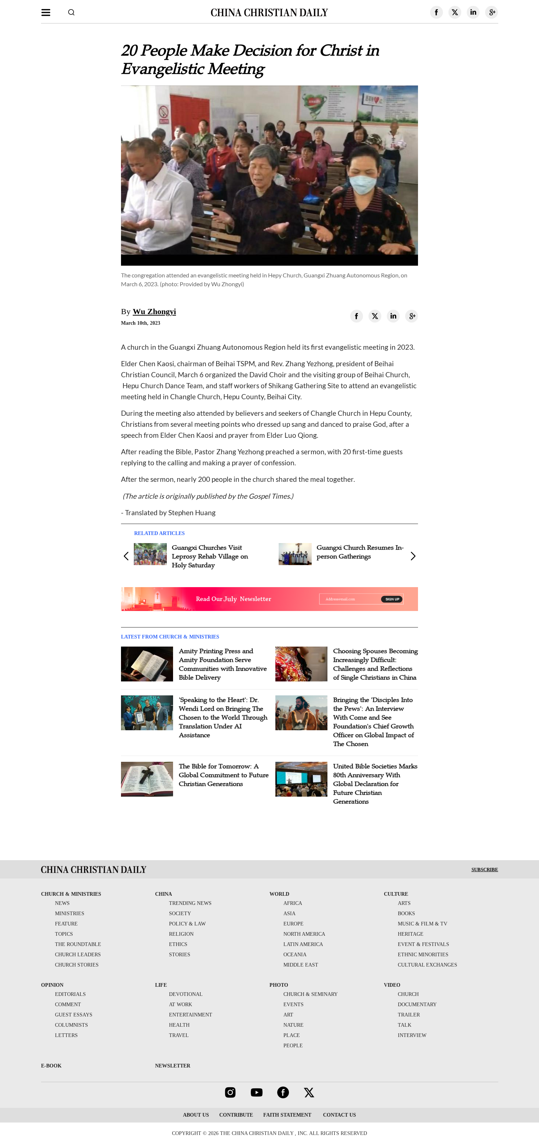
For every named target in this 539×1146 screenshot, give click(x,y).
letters (66, 1035)
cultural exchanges (427, 965)
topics (64, 934)
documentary (417, 1004)
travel (179, 1035)
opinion (52, 985)
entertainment (190, 1015)
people (293, 1045)
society (180, 913)
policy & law (187, 924)
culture (396, 894)
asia (289, 913)
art (288, 1015)
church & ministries (71, 894)
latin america (303, 944)
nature (293, 1025)
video (392, 985)
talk (404, 1025)
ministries (69, 913)
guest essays (73, 1015)
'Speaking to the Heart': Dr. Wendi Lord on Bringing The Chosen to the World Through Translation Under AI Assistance (223, 717)
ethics (178, 944)
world (279, 894)
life (161, 985)
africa (292, 903)
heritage (410, 934)
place (291, 1035)
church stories (77, 965)
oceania (295, 954)
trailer (409, 1015)
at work (180, 1004)
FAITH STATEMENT (287, 1115)
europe (293, 924)
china (163, 894)
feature (66, 924)
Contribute (236, 1115)
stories (179, 954)
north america (304, 934)
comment (68, 1004)
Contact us (339, 1115)
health (179, 1025)
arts (404, 903)
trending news (190, 903)
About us (196, 1115)
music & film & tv (422, 924)
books (406, 913)
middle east (300, 965)
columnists (71, 1025)
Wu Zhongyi (154, 311)
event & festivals (423, 944)
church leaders (78, 954)
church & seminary (310, 994)
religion (181, 934)
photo (279, 985)
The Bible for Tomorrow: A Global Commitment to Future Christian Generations (224, 775)
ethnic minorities (423, 954)
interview (412, 1035)
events (293, 1004)
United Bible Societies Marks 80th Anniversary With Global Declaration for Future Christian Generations (375, 783)
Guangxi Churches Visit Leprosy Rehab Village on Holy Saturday (210, 556)
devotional (186, 994)
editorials (70, 994)
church (408, 994)
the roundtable (78, 944)
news (62, 903)
